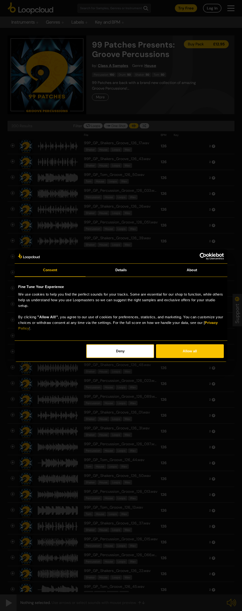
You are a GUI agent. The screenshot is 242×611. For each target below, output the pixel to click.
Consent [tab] (50, 270)
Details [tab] (121, 270)
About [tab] (192, 270)
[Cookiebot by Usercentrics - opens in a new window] (203, 256)
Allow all (190, 351)
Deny (120, 351)
